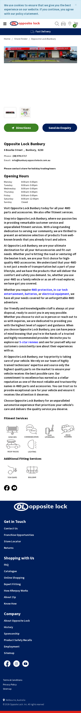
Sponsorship (11, 633)
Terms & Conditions (12, 679)
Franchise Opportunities (19, 535)
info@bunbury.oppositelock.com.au (27, 160)
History (8, 627)
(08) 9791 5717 (15, 155)
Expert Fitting (12, 584)
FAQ (6, 564)
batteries (31, 294)
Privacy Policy (10, 684)
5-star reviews (28, 342)
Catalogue (10, 571)
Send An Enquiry (60, 128)
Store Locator (12, 541)
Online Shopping (14, 577)
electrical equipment (55, 294)
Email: (7, 160)
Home (7, 38)
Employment (11, 646)
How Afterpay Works (16, 590)
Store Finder (21, 38)
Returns (9, 548)
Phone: (8, 155)
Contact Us (11, 528)
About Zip (10, 597)
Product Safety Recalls (18, 640)
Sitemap (9, 653)
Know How (10, 603)
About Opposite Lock (17, 620)
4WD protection (41, 290)
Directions (23, 128)
